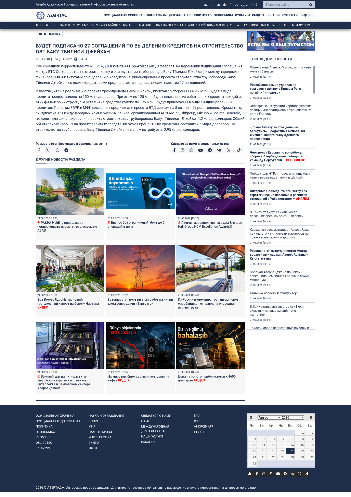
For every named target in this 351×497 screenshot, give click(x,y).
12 (273, 445)
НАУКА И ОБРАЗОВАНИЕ (106, 416)
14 (292, 445)
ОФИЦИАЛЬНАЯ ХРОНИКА (123, 15)
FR (231, 4)
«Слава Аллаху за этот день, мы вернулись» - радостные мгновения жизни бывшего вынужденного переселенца (277, 133)
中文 (254, 4)
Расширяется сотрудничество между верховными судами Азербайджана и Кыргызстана (279, 254)
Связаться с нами (156, 416)
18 (263, 451)
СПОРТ (94, 421)
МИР (92, 426)
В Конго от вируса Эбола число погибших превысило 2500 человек (276, 214)
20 (283, 451)
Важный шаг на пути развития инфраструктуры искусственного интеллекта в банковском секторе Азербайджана (64, 382)
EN (218, 4)
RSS (196, 421)
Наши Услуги (152, 436)
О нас (145, 421)
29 (302, 457)
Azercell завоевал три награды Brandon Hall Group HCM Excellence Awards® (210, 224)
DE (224, 4)
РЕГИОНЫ (43, 437)
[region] (282, 197)
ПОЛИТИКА (201, 15)
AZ (206, 4)
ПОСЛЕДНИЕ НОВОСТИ (272, 59)
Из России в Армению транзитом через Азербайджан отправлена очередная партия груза (208, 303)
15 (302, 445)
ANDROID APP (203, 426)
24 (254, 457)
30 (312, 457)
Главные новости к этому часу (273, 293)
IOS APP (199, 432)
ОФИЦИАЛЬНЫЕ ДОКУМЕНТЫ (166, 15)
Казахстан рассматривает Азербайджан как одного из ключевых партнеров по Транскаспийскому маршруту (125, 25)
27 (283, 457)
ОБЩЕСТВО (260, 15)
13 (283, 445)
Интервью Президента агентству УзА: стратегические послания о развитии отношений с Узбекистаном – (279, 195)
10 (254, 445)
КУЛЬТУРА (242, 15)
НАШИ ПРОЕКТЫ (283, 15)
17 (254, 451)
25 (263, 457)
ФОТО (93, 448)
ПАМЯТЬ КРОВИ (100, 432)
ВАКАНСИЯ (149, 442)
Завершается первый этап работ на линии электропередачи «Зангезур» (140, 301)
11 (263, 445)
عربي (244, 4)
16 (312, 445)
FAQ (196, 416)
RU (212, 4)
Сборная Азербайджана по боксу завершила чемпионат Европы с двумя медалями (280, 276)
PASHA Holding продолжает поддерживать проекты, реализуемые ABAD (67, 226)
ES (236, 4)
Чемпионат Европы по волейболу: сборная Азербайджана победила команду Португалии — (277, 156)
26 (273, 457)
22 (302, 451)
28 (292, 457)
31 (254, 463)
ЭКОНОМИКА (223, 15)
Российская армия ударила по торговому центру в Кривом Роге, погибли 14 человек (276, 88)
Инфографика (100, 437)
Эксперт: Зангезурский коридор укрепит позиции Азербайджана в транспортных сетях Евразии (281, 110)
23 (312, 451)
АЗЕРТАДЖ (99, 66)
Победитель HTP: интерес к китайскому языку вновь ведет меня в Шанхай (280, 175)
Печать (68, 59)
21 (292, 451)
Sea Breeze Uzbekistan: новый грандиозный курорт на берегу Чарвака (68, 303)
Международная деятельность (155, 429)
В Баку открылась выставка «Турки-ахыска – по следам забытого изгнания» (277, 310)
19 (273, 451)
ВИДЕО (304, 15)
